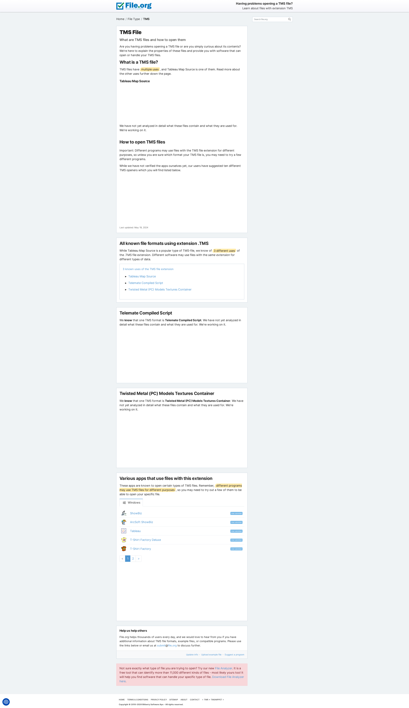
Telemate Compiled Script (145, 283)
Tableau (135, 531)
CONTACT (195, 699)
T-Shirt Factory (140, 548)
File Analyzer (223, 668)
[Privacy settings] (6, 702)
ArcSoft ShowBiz (141, 522)
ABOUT (184, 699)
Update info (192, 654)
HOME (122, 699)
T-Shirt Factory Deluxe (145, 539)
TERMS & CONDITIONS (137, 699)
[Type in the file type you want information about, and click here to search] (289, 19)
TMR (206, 699)
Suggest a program (234, 654)
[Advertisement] (181, 103)
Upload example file (211, 654)
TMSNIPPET (216, 699)
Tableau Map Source (142, 276)
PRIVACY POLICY (159, 699)
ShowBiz (136, 513)
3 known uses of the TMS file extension (148, 269)
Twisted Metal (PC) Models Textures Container (160, 289)
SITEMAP (173, 699)
